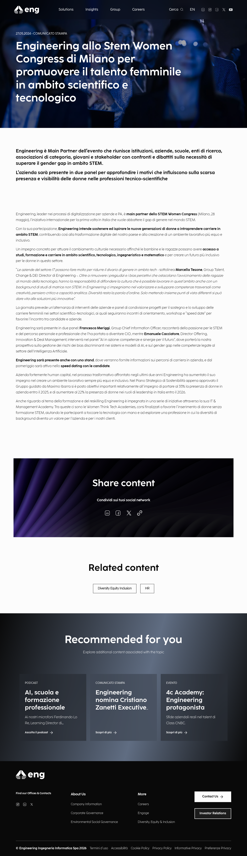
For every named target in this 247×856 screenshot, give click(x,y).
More (142, 794)
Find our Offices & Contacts (33, 793)
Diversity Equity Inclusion (115, 588)
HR (147, 588)
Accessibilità (119, 848)
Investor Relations (213, 813)
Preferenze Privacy (218, 848)
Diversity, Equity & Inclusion (156, 822)
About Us (78, 794)
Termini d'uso (99, 848)
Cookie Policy (140, 848)
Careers (143, 804)
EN (192, 10)
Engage (143, 813)
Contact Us (210, 796)
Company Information (86, 804)
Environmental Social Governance (94, 822)
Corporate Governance (87, 813)
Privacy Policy (162, 848)
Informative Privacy (188, 848)
